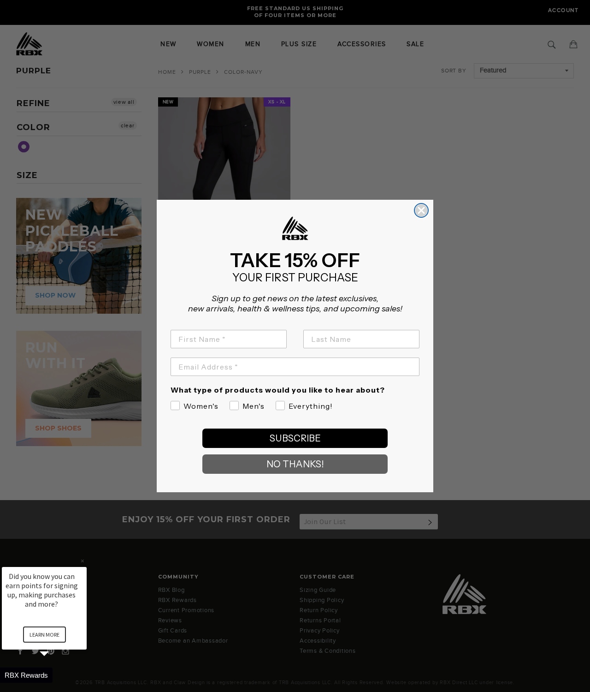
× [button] (82, 560)
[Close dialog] (421, 210)
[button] (55, 675)
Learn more (44, 634)
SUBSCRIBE (295, 438)
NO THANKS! (295, 464)
